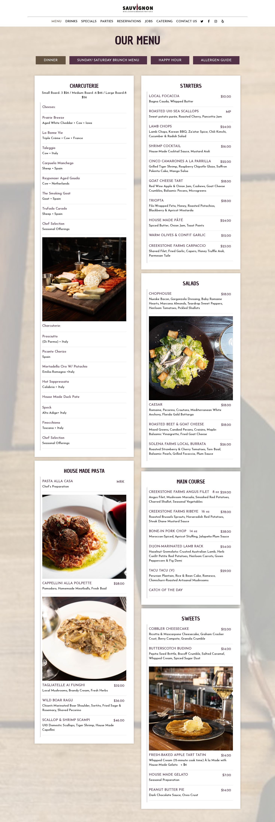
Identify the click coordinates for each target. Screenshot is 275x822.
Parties (106, 21)
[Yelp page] (223, 21)
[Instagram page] (216, 21)
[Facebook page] (209, 21)
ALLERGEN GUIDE (216, 60)
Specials (89, 21)
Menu (56, 21)
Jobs (149, 21)
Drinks (71, 21)
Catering (164, 21)
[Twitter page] (202, 21)
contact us (186, 21)
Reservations (129, 21)
